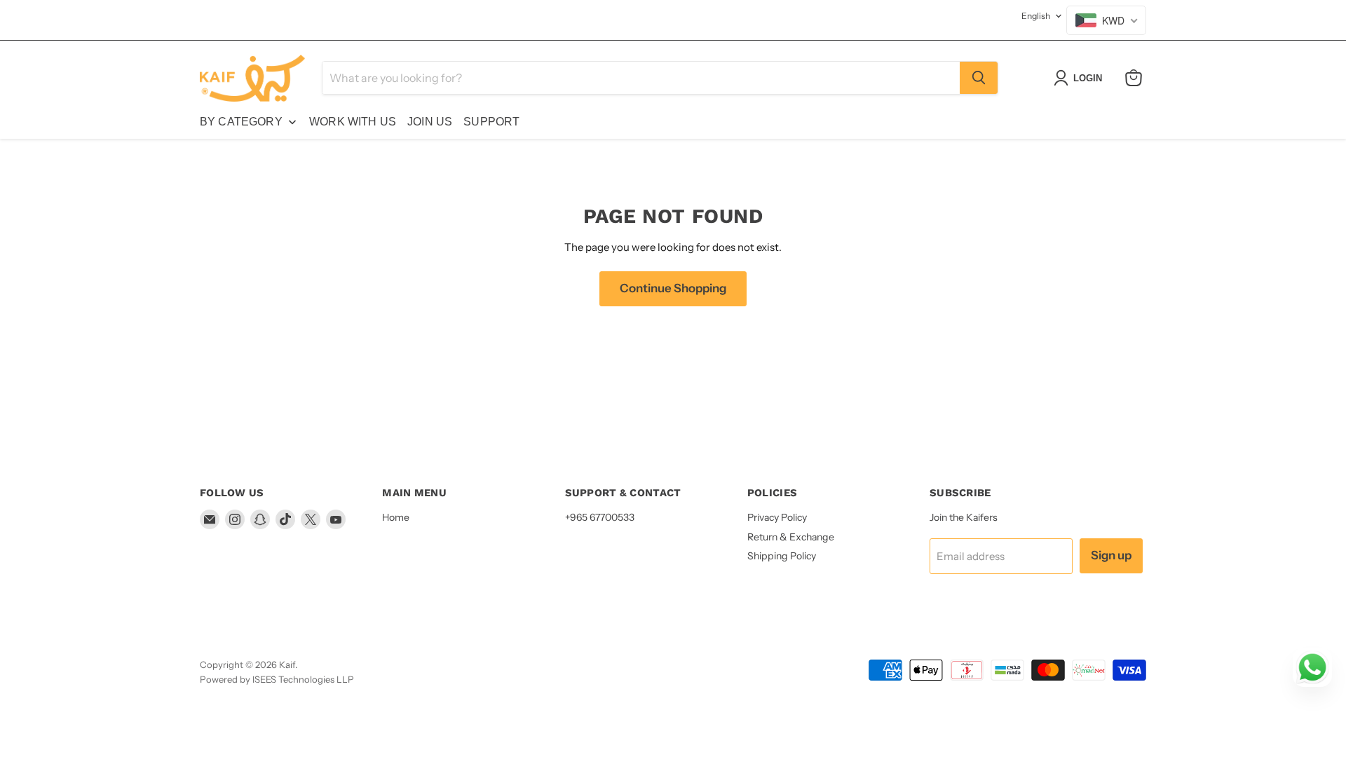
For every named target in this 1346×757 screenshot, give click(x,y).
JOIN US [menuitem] (429, 122)
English (1035, 16)
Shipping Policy (781, 556)
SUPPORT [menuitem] (491, 122)
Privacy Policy (777, 517)
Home (395, 517)
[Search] (979, 78)
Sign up (1111, 555)
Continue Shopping (673, 288)
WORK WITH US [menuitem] (352, 122)
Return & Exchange (790, 537)
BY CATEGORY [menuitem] (241, 122)
